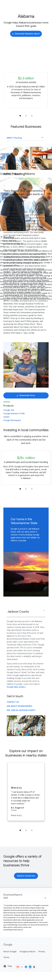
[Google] (7, 945)
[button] (26, 611)
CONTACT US (13, 702)
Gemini (6, 417)
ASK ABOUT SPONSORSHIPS (19, 706)
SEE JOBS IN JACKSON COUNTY (21, 710)
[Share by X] (34, 967)
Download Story (27, 395)
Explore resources (26, 876)
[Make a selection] (26, 137)
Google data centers (16, 687)
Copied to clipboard (22, 967)
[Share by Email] (18, 967)
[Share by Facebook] (26, 967)
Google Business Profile (14, 413)
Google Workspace (12, 420)
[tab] (20, 116)
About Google (10, 951)
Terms (6, 957)
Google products (27, 951)
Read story (16, 815)
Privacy (41, 951)
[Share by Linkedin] (30, 967)
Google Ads (8, 410)
